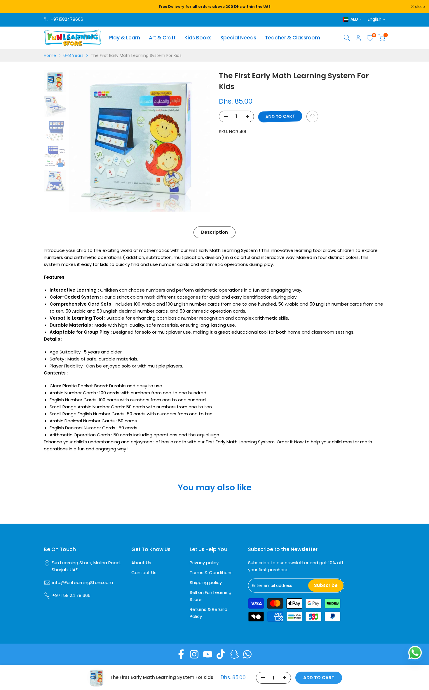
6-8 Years (73, 55)
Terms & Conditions (211, 572)
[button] (312, 116)
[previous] (80, 141)
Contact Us (143, 572)
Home (50, 55)
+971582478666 (67, 19)
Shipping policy (206, 582)
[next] (198, 141)
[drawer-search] (347, 37)
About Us (141, 563)
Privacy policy (204, 563)
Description (214, 232)
